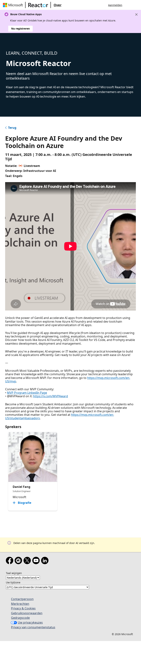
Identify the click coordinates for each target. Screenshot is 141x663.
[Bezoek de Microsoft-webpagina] (13, 5)
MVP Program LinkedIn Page (27, 393)
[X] (28, 561)
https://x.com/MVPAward (50, 396)
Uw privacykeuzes (30, 622)
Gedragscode (20, 618)
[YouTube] (36, 561)
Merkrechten (20, 604)
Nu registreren (20, 28)
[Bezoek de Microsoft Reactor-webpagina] (38, 5)
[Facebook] (10, 561)
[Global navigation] (129, 5)
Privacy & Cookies (23, 608)
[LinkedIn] (45, 561)
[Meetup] (19, 561)
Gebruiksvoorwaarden (26, 613)
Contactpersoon (22, 599)
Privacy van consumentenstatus (33, 627)
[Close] (136, 14)
